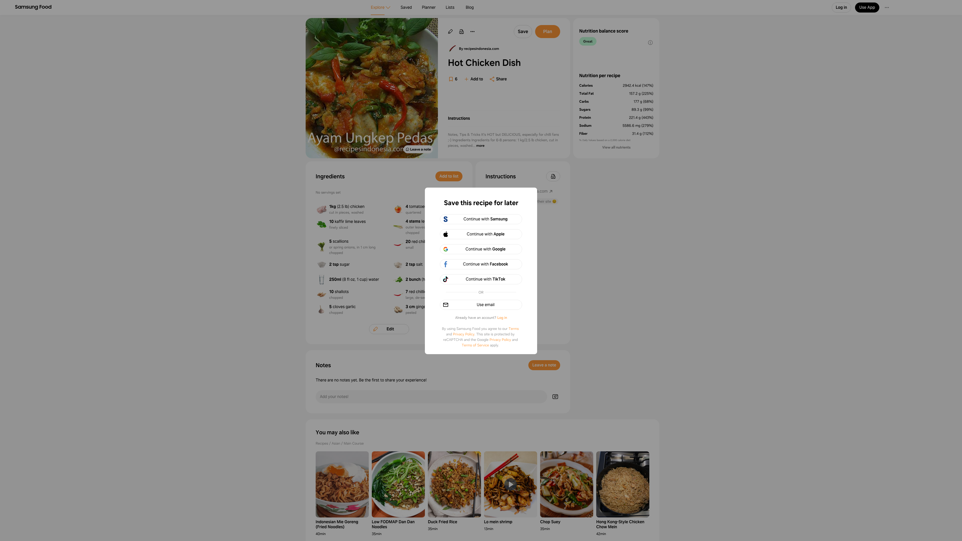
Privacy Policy (463, 334)
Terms (514, 328)
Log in (502, 317)
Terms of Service (475, 345)
